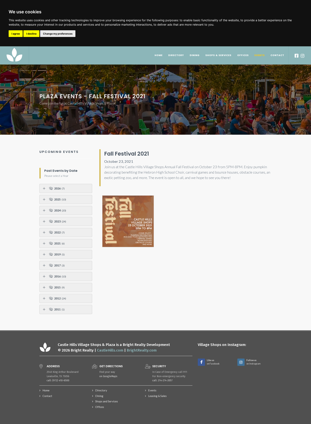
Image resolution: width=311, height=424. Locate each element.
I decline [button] (31, 33)
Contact (47, 396)
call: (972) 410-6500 (58, 380)
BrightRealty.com (142, 350)
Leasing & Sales (157, 396)
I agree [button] (16, 33)
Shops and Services (106, 401)
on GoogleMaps (108, 376)
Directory (101, 390)
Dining (99, 396)
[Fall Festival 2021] (128, 221)
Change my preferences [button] (58, 33)
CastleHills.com (110, 350)
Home (45, 390)
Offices (99, 406)
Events (152, 390)
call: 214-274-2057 (162, 380)
